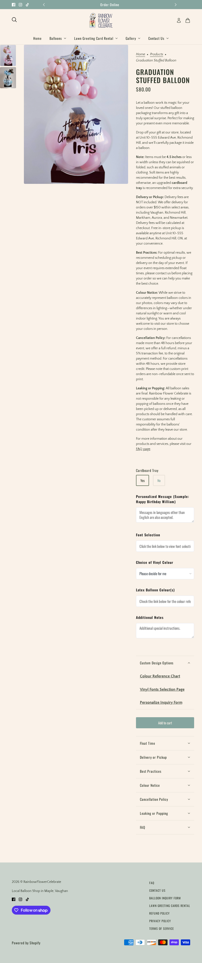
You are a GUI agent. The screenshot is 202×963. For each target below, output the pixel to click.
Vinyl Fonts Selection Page (162, 689)
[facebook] (13, 4)
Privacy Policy (160, 921)
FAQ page (143, 449)
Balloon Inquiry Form (165, 898)
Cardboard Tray (147, 470)
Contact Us (157, 890)
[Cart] (187, 20)
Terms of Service (161, 928)
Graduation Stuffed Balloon (163, 76)
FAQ (151, 883)
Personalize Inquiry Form (161, 702)
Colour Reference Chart (160, 676)
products (156, 54)
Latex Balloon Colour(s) (155, 589)
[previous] (43, 4)
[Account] (178, 20)
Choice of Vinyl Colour (154, 562)
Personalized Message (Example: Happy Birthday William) (162, 499)
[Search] (14, 19)
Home (140, 54)
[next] (175, 4)
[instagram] (20, 4)
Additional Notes (150, 617)
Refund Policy (159, 913)
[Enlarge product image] (76, 114)
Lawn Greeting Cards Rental (169, 906)
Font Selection (148, 534)
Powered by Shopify (26, 942)
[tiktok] (27, 4)
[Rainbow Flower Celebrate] (101, 20)
